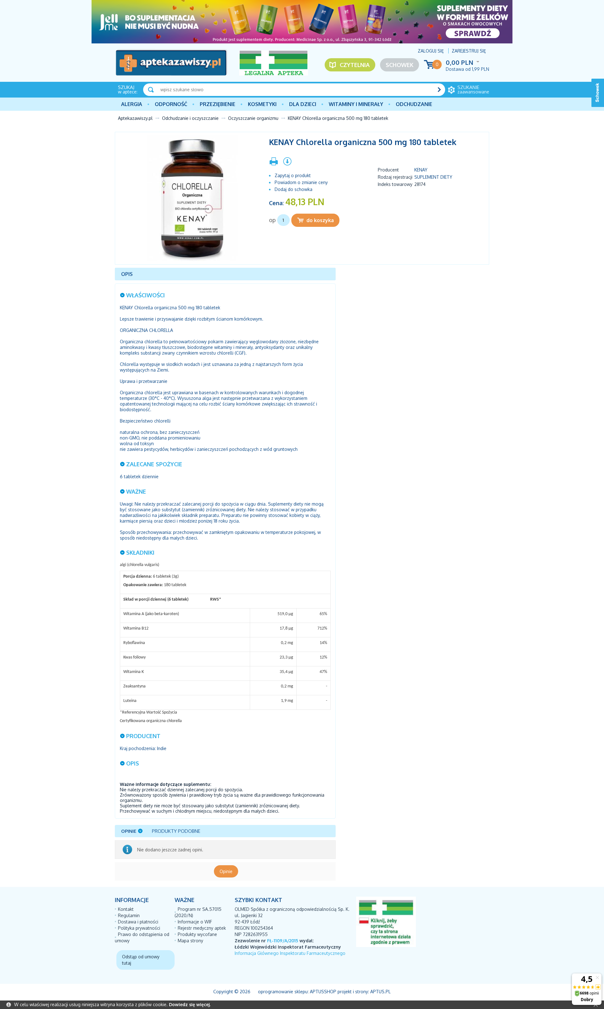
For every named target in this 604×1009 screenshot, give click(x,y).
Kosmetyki (262, 104)
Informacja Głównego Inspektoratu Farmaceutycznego (290, 953)
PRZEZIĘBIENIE (217, 104)
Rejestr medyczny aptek (202, 928)
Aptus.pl (380, 991)
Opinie (226, 871)
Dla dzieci (302, 104)
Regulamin (129, 915)
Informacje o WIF (195, 921)
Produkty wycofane (197, 934)
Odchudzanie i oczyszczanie (190, 118)
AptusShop (323, 991)
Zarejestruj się (469, 50)
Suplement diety (433, 177)
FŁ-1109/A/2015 (282, 940)
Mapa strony (190, 940)
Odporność (171, 104)
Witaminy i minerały (356, 104)
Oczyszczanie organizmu (253, 118)
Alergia (131, 104)
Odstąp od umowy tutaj (140, 960)
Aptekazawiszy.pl (135, 118)
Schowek (399, 64)
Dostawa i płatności (138, 921)
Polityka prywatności (139, 928)
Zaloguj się (431, 50)
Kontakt (126, 909)
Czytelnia (355, 64)
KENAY (421, 169)
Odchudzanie (414, 104)
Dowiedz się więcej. (189, 1004)
